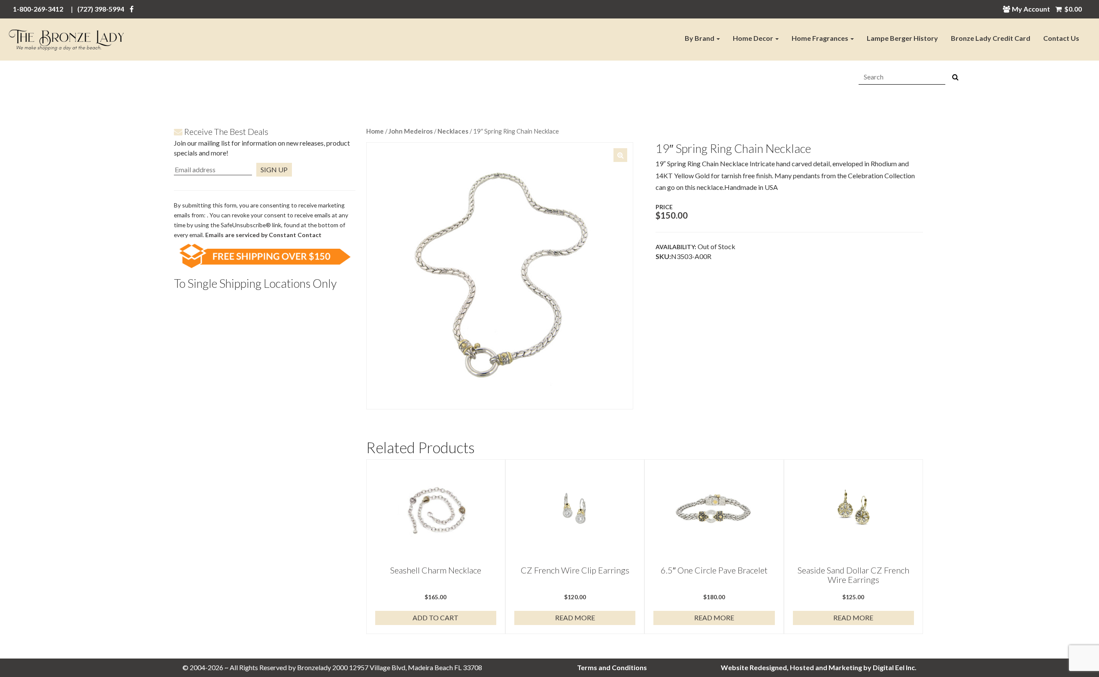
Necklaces (452, 131)
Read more (575, 617)
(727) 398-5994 (100, 9)
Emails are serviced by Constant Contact (263, 234)
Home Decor (753, 38)
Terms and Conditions (612, 667)
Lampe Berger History (902, 38)
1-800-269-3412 (38, 9)
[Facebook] (132, 9)
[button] (620, 155)
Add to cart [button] (435, 617)
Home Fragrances (821, 38)
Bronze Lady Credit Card (990, 38)
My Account (1031, 9)
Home (375, 131)
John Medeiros (411, 131)
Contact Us (1061, 38)
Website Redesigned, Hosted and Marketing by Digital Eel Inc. (819, 667)
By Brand (700, 38)
